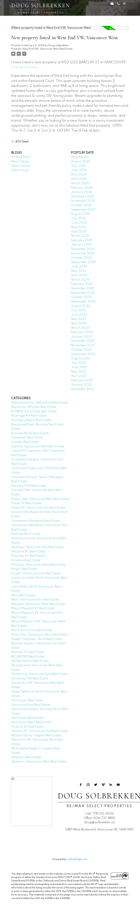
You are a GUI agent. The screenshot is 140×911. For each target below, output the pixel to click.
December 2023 (82, 288)
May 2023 (78, 319)
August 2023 (80, 306)
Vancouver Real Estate (27, 700)
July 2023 (78, 310)
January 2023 (81, 336)
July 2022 (78, 362)
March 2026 (80, 183)
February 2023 (82, 332)
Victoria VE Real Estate (27, 726)
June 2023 (79, 314)
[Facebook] (80, 784)
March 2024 (80, 279)
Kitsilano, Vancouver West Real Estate (38, 564)
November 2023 (83, 292)
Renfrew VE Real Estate (27, 652)
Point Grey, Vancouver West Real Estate (39, 634)
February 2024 (82, 284)
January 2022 (81, 384)
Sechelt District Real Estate (30, 661)
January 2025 (81, 244)
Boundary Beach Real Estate (31, 420)
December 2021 (82, 389)
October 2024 (81, 257)
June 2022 (79, 367)
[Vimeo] (103, 784)
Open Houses (21, 165)
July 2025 (78, 218)
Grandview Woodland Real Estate (35, 520)
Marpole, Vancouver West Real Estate (38, 604)
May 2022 (78, 371)
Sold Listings (20, 170)
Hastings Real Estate (25, 533)
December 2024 (82, 249)
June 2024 (79, 266)
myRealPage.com (77, 859)
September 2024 (83, 262)
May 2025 (78, 227)
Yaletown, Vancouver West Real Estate (38, 761)
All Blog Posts (20, 157)
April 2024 (79, 275)
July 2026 (78, 165)
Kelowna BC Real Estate (28, 551)
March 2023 (80, 327)
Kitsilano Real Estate (25, 560)
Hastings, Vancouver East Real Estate (37, 547)
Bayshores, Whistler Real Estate (33, 407)
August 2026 (80, 161)
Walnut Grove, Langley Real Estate (36, 735)
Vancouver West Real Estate (31, 722)
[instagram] (88, 784)
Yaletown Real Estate (26, 757)
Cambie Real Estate (25, 442)
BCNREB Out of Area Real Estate (34, 411)
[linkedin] (110, 784)
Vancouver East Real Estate (30, 704)
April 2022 (79, 376)
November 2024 (83, 253)
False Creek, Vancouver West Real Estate (40, 499)
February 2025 (82, 240)
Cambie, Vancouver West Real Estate (37, 446)
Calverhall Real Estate (27, 437)
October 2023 (81, 297)
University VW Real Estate (29, 678)
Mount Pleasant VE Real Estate (33, 608)
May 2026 (78, 174)
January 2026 (81, 192)
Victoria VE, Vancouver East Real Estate (39, 731)
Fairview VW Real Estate (28, 485)
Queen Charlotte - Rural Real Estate (36, 639)
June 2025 (79, 222)
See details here (24, 67)
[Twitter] (95, 784)
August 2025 (80, 214)
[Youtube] (118, 784)
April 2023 (79, 323)
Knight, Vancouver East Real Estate (36, 573)
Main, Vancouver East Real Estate (35, 599)
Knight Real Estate (24, 569)
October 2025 (81, 205)
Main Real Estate (23, 595)
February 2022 (82, 380)
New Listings (20, 161)
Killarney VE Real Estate (28, 555)
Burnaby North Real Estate (30, 433)
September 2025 (83, 209)
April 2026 (79, 178)
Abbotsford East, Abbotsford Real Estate (39, 402)
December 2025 (82, 196)
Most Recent (79, 157)
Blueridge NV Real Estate (28, 415)
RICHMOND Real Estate (27, 656)
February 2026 (82, 187)
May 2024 (78, 271)
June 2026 (79, 170)
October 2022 (81, 349)
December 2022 (82, 341)
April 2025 (79, 231)
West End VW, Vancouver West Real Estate (47, 49)
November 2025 (83, 200)
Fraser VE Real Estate (26, 503)
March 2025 (80, 235)
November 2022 (83, 345)
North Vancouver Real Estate (31, 630)
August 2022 (80, 358)
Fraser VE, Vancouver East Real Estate (38, 507)
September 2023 (83, 301)
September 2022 (83, 354)
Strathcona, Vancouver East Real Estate (39, 674)
